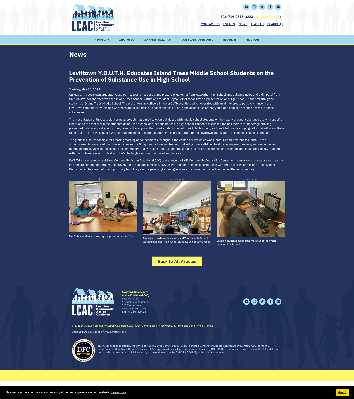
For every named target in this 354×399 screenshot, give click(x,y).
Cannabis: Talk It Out (158, 39)
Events (229, 24)
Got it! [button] (342, 392)
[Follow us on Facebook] (270, 7)
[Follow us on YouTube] (246, 7)
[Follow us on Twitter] (262, 7)
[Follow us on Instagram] (254, 7)
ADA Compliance (146, 325)
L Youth (257, 24)
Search (273, 24)
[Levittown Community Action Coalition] (93, 17)
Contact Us (210, 24)
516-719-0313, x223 (237, 16)
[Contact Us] (278, 7)
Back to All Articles (177, 261)
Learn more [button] (118, 392)
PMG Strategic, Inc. (115, 331)
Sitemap (208, 325)
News (243, 24)
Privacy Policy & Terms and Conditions (179, 325)
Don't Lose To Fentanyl (197, 39)
